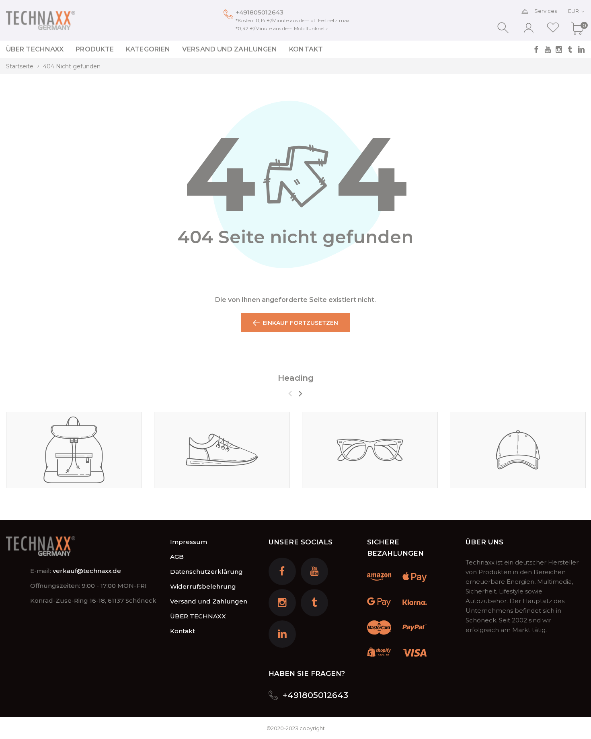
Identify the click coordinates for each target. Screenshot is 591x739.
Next (300, 394)
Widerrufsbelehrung (203, 586)
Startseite (19, 66)
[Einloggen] (528, 28)
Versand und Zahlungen (208, 601)
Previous (290, 394)
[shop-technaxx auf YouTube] (547, 49)
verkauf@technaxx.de (87, 571)
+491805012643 (259, 12)
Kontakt (182, 631)
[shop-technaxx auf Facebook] (536, 49)
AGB (177, 556)
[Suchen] (504, 28)
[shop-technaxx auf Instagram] (558, 49)
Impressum (188, 542)
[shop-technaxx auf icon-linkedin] (581, 49)
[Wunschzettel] (553, 28)
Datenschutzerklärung (206, 571)
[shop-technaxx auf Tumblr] (570, 49)
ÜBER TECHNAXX (198, 616)
